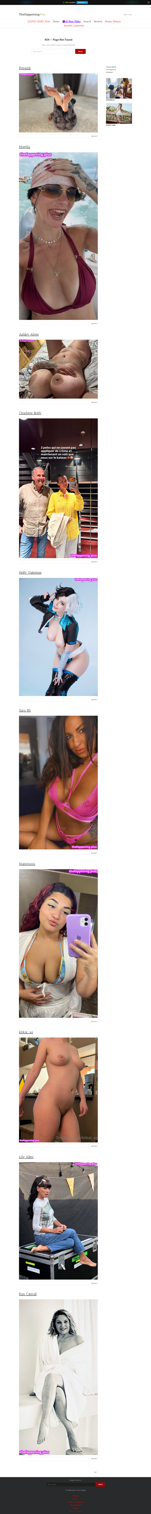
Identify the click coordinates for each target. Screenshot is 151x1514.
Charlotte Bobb (30, 413)
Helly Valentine (30, 572)
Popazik (25, 68)
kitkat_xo (26, 1032)
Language (83, 1490)
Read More (94, 136)
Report (75, 1499)
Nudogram (109, 72)
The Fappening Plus (71, 1490)
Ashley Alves (29, 334)
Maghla (24, 147)
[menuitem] (39, 21)
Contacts (75, 1496)
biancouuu (27, 864)
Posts (78, 1490)
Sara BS (25, 710)
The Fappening (111, 69)
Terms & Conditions (75, 1502)
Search (80, 51)
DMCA (75, 1508)
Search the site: (75, 1480)
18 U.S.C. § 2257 (75, 1511)
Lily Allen (26, 1157)
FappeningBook (111, 67)
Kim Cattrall (28, 1294)
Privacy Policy (75, 1505)
